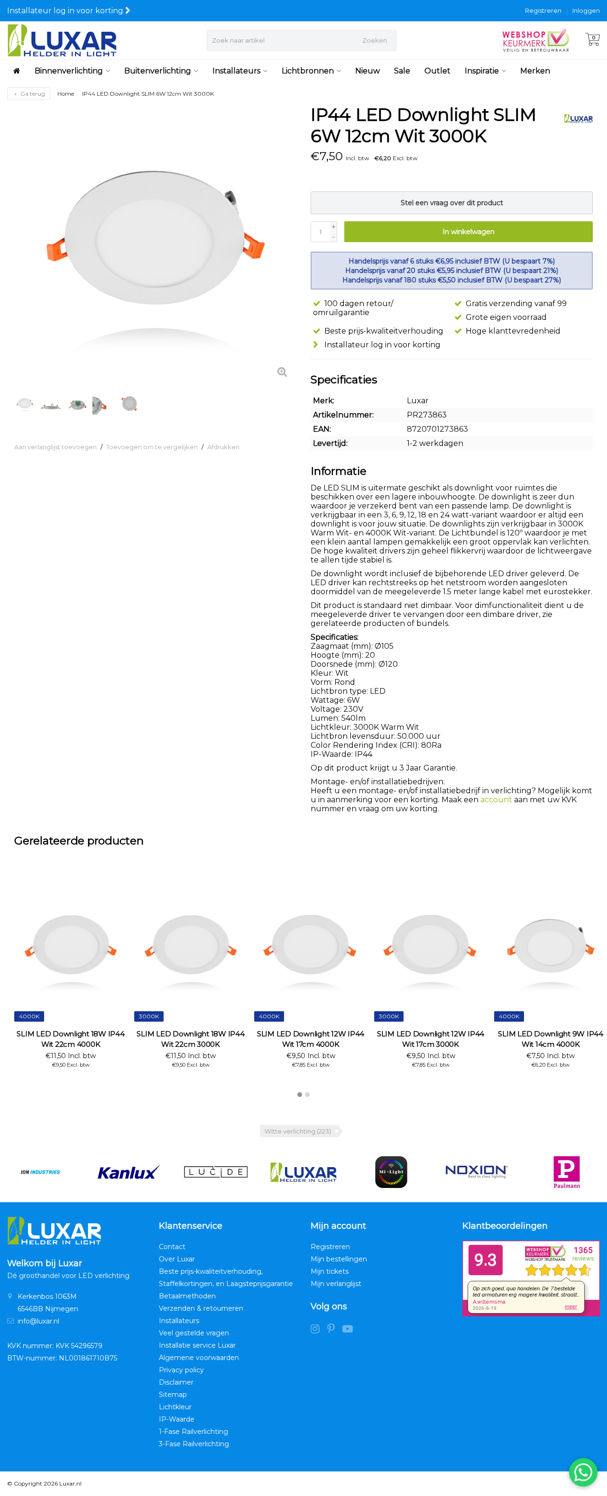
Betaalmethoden (187, 1296)
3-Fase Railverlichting (194, 1444)
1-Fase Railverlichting (193, 1431)
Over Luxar (177, 1259)
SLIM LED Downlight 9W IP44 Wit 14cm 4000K (550, 1039)
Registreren (543, 10)
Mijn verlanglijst (336, 1283)
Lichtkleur (175, 1407)
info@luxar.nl (38, 1321)
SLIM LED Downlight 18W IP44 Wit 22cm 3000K (190, 1039)
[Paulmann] (566, 1172)
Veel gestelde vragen (194, 1333)
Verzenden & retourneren (201, 1308)
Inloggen (586, 10)
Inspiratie (482, 70)
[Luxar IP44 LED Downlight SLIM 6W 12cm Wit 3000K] (155, 245)
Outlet (437, 70)
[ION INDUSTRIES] (40, 1172)
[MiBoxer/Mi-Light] (391, 1172)
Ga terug (32, 93)
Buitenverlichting (157, 70)
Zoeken (374, 40)
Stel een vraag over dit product (452, 203)
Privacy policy (181, 1370)
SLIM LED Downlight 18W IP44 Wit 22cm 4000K (70, 1039)
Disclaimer (176, 1382)
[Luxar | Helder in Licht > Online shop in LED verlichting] (62, 40)
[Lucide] (216, 1172)
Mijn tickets (330, 1271)
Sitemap (173, 1394)
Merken (535, 70)
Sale (402, 70)
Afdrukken (223, 447)
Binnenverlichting (69, 70)
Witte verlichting (298, 1131)
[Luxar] (575, 118)
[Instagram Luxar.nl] (319, 1330)
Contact (172, 1246)
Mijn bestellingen (339, 1259)
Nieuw (367, 70)
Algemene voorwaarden (199, 1357)
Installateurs (236, 70)
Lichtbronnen (308, 70)
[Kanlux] (128, 1172)
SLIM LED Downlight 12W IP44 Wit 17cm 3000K (430, 1039)
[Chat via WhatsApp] (583, 1472)
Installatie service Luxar (197, 1345)
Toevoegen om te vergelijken (152, 447)
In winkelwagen (468, 231)
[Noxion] (479, 1172)
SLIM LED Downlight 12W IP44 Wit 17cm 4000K (310, 1039)
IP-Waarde (176, 1419)
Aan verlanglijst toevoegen (55, 447)
